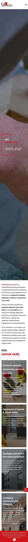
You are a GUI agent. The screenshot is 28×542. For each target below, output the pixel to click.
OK (14, 539)
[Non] (26, 536)
